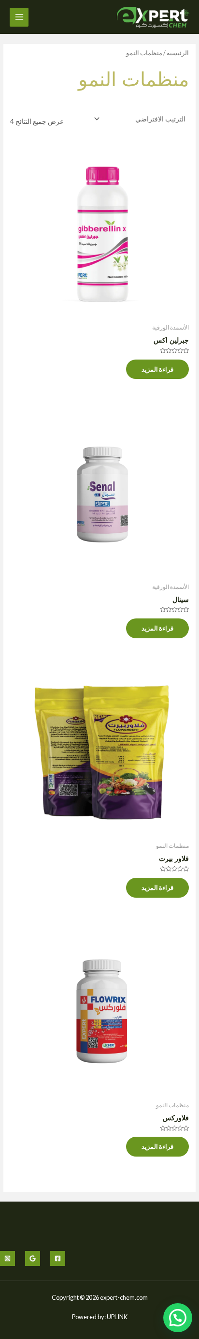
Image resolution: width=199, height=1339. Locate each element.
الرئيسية (178, 53)
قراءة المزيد (157, 369)
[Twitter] (32, 1258)
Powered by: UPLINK (100, 1317)
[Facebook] (57, 1258)
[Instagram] (7, 1258)
